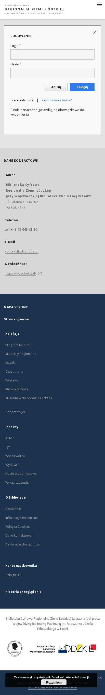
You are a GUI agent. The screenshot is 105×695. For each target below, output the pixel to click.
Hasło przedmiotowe (21, 473)
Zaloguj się (13, 575)
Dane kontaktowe (18, 535)
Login (15, 46)
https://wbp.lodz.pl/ (20, 273)
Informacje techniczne (21, 518)
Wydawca (12, 465)
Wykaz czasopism (18, 482)
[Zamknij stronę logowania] (95, 32)
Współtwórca (15, 456)
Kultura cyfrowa (16, 389)
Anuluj (56, 87)
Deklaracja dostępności (22, 544)
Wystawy (11, 380)
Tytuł (8, 447)
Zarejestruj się (22, 100)
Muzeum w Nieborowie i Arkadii (28, 398)
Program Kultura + (18, 345)
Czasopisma (14, 371)
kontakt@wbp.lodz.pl (21, 251)
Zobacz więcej (16, 412)
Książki (10, 362)
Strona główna (16, 319)
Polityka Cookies (17, 526)
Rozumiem (54, 682)
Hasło (15, 64)
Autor (9, 438)
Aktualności (13, 509)
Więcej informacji (77, 677)
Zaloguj (82, 87)
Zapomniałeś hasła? (57, 100)
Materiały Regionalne (20, 354)
